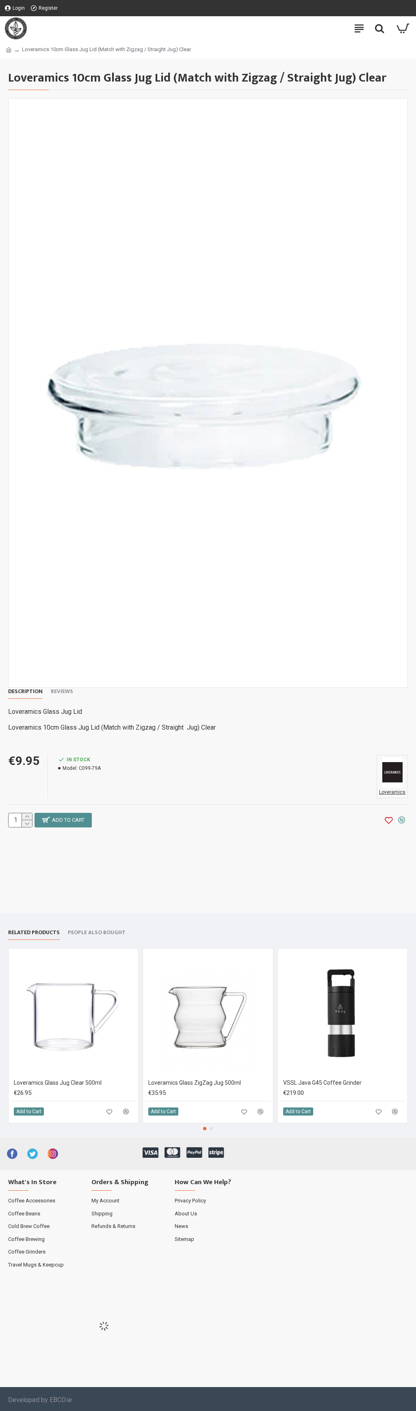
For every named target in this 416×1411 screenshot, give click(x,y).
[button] (204, 1128)
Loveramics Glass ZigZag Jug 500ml (194, 1082)
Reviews (62, 692)
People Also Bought (97, 933)
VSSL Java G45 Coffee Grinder (322, 1082)
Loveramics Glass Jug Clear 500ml (58, 1082)
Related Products (34, 933)
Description (25, 692)
